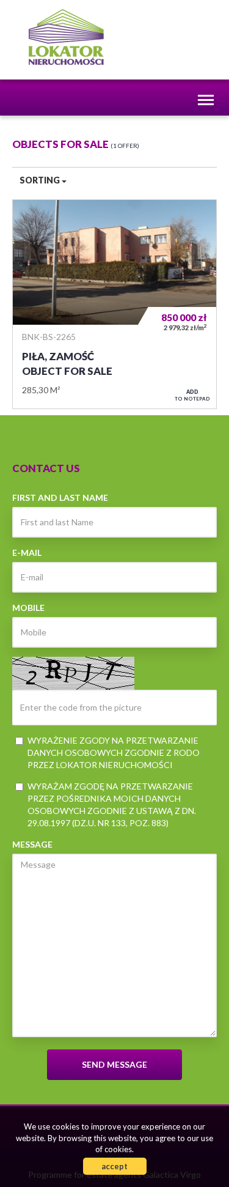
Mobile (28, 607)
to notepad (192, 395)
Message (32, 844)
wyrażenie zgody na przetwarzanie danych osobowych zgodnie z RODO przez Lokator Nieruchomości (113, 752)
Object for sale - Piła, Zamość (114, 304)
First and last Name (60, 497)
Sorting (41, 180)
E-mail (27, 552)
